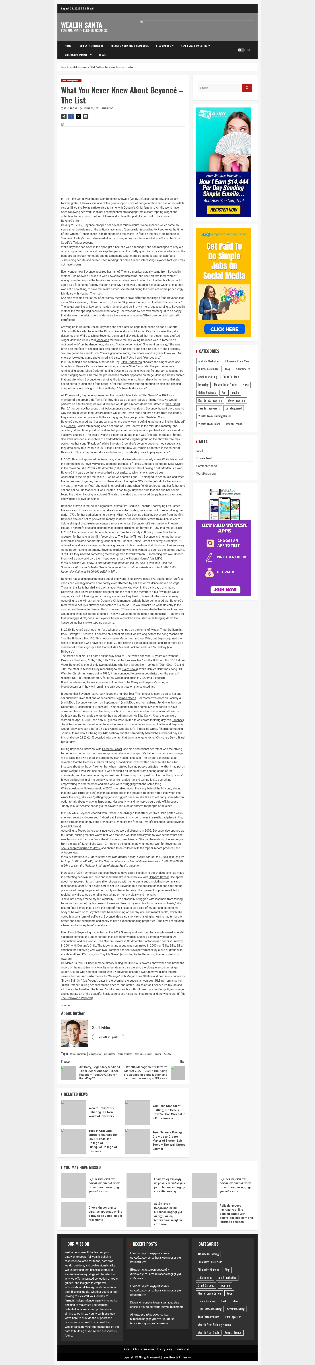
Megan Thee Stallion (164, 629)
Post (224, 392)
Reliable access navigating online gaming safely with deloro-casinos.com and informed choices (204, 1214)
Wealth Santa (81, 25)
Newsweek (94, 788)
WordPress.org (206, 473)
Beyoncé (89, 271)
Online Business (207, 392)
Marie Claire (173, 528)
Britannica (101, 707)
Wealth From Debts (209, 424)
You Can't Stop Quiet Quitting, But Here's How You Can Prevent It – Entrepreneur (137, 1112)
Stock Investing (236, 400)
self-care (95, 881)
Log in (200, 450)
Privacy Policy (164, 1349)
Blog (227, 369)
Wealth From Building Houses (214, 416)
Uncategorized (233, 408)
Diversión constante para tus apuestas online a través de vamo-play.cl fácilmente (73, 1214)
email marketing (207, 377)
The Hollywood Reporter (76, 998)
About (127, 1349)
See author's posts (108, 1037)
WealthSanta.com (92, 1252)
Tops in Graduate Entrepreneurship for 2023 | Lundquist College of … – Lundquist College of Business (73, 1141)
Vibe (64, 664)
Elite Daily (144, 715)
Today (81, 830)
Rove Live (106, 459)
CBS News (73, 826)
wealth (158, 1054)
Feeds (102, 54)
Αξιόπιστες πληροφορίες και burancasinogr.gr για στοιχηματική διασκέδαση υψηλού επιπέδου (139, 1214)
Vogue (92, 980)
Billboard (66, 651)
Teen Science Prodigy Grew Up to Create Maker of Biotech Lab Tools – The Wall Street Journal (137, 1141)
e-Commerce (163, 45)
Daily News (129, 669)
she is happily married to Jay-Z (81, 848)
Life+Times (137, 728)
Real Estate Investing (194, 45)
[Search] (249, 50)
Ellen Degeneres (131, 362)
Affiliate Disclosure (143, 1349)
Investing (203, 384)
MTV (158, 558)
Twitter (77, 242)
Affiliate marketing (78, 1054)
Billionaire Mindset (77, 54)
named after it (127, 698)
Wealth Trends (234, 424)
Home (68, 45)
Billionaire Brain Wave (237, 361)
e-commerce (95, 1054)
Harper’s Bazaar (112, 749)
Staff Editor (71, 108)
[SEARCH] (247, 88)
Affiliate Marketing (208, 361)
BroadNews (169, 1357)
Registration (182, 1349)
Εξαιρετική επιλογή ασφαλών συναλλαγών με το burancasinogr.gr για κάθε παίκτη (73, 1185)
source (65, 1005)
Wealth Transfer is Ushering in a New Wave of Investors (73, 1112)
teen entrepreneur (143, 1054)
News (246, 384)
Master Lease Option (225, 384)
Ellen (133, 366)
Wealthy (167, 1054)
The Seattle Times (129, 536)
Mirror (86, 600)
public (235, 392)
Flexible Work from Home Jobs (130, 45)
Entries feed (204, 458)
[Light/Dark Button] (241, 50)
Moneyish (102, 340)
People (162, 229)
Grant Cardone (231, 377)
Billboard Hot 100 (83, 638)
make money (109, 1054)
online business (125, 1054)
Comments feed (206, 466)
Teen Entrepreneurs (91, 45)
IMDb (138, 199)
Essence (177, 720)
